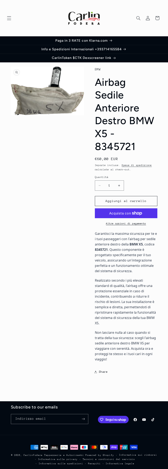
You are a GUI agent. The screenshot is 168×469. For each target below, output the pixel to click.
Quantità (102, 177)
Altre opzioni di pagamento (126, 223)
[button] (9, 18)
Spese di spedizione (137, 165)
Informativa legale (120, 463)
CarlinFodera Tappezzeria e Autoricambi (54, 455)
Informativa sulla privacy (58, 459)
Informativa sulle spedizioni (61, 463)
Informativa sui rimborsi (138, 455)
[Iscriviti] (83, 419)
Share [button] (103, 371)
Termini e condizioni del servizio (109, 459)
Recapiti (94, 463)
